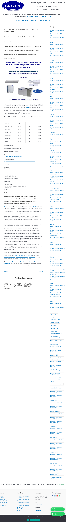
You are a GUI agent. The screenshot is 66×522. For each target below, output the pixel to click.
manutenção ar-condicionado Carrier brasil (56, 425)
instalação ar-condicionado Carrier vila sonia (55, 347)
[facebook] (52, 496)
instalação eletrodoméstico (55, 377)
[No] (64, 518)
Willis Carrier (35, 206)
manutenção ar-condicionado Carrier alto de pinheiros (56, 411)
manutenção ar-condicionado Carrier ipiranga (56, 474)
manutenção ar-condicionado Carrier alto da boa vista (56, 403)
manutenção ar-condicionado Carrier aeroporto (56, 396)
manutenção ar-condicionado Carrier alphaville (56, 399)
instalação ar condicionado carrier (56, 370)
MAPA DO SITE (3, 505)
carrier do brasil (54, 328)
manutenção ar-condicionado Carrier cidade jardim (56, 433)
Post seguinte (42, 271)
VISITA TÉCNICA (4, 500)
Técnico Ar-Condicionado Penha (57, 263)
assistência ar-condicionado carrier (56, 318)
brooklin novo (54, 325)
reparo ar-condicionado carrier (56, 478)
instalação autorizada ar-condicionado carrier (55, 374)
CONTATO (2, 499)
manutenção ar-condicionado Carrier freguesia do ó (56, 451)
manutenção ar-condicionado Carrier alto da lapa (56, 407)
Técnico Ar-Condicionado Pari (56, 280)
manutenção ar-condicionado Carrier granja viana (56, 455)
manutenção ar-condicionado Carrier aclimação (56, 392)
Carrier (27, 107)
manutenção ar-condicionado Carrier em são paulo (56, 448)
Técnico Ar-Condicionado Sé (56, 166)
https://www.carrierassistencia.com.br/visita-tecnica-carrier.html (19, 161)
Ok (27, 520)
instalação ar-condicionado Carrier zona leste (55, 355)
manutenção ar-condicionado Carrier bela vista (56, 418)
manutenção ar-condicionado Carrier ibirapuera (56, 462)
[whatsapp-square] (59, 496)
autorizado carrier (55, 322)
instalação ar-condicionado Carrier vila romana (55, 343)
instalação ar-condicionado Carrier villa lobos (55, 351)
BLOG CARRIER (3, 502)
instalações (15, 255)
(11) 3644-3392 (38, 504)
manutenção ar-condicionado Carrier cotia (56, 444)
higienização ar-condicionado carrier (56, 337)
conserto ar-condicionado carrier (56, 332)
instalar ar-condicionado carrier (56, 340)
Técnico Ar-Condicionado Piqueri (57, 248)
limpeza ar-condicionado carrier (57, 380)
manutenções (32, 257)
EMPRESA (2, 497)
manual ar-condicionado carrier (56, 384)
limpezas (30, 255)
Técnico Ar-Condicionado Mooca (57, 307)
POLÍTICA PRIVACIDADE (5, 504)
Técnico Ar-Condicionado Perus (57, 254)
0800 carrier (54, 314)
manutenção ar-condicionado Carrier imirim (56, 466)
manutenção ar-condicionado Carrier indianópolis (56, 470)
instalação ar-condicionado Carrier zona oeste (55, 362)
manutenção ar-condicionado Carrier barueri (56, 414)
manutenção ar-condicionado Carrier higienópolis (56, 459)
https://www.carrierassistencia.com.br (13, 156)
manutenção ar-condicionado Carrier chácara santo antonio (56, 429)
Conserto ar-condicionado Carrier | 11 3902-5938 (28, 285)
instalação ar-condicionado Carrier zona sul (55, 366)
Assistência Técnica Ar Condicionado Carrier (18, 285)
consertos (21, 255)
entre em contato (19, 254)
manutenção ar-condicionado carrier (56, 387)
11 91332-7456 (32, 16)
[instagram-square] (56, 496)
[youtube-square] (58, 496)
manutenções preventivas (22, 257)
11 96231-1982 (45, 16)
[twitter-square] (54, 496)
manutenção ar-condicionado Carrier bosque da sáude (56, 422)
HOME (1, 496)
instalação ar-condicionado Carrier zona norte (55, 358)
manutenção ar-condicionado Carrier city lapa (56, 437)
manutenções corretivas (9, 257)
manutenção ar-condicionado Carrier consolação (56, 440)
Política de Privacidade (35, 520)
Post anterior (5, 271)
